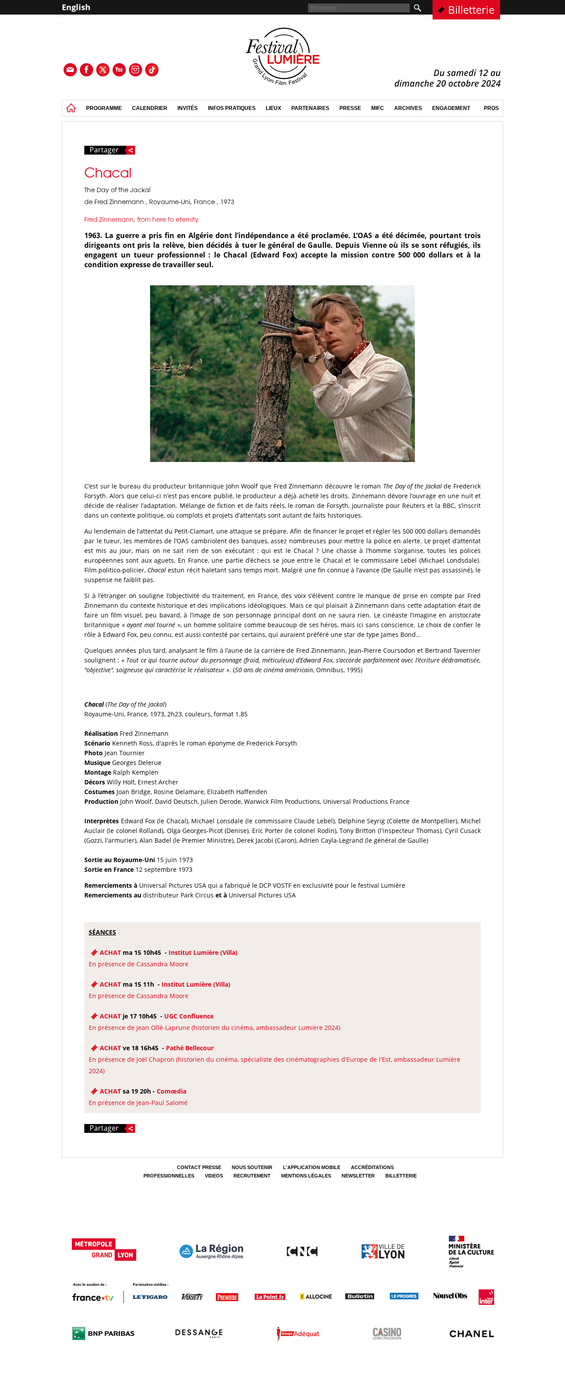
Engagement (451, 108)
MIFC (377, 108)
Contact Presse (199, 1167)
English (76, 7)
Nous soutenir (252, 1167)
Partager (104, 150)
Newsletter (358, 1175)
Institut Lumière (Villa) (203, 952)
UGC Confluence (189, 1016)
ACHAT (110, 952)
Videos (214, 1175)
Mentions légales (306, 1175)
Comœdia (171, 1091)
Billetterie (471, 9)
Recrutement (252, 1175)
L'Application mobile (311, 1167)
